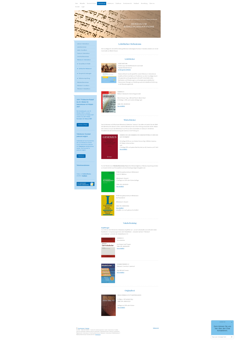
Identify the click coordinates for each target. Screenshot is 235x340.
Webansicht (156, 328)
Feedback (84, 175)
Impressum (98, 334)
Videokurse (81, 156)
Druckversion (81, 328)
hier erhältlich (121, 106)
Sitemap (87, 328)
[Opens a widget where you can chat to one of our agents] (222, 329)
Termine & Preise (82, 124)
